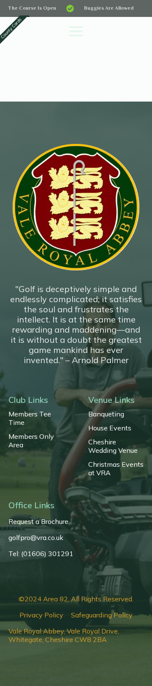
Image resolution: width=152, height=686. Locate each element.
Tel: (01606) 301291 (40, 553)
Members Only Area (31, 440)
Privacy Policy (41, 615)
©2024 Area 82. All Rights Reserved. (76, 599)
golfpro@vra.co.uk (35, 537)
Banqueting (106, 414)
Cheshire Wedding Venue (113, 446)
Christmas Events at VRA (116, 468)
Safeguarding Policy (102, 615)
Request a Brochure (38, 521)
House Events (109, 428)
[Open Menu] (76, 31)
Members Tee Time (29, 418)
